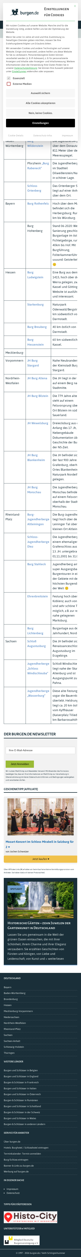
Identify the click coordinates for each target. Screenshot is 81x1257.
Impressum (67, 135)
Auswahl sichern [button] (40, 93)
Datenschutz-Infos (42, 135)
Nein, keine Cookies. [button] (41, 113)
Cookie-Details (15, 135)
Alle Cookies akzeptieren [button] (40, 103)
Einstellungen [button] (19, 71)
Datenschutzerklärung (25, 68)
